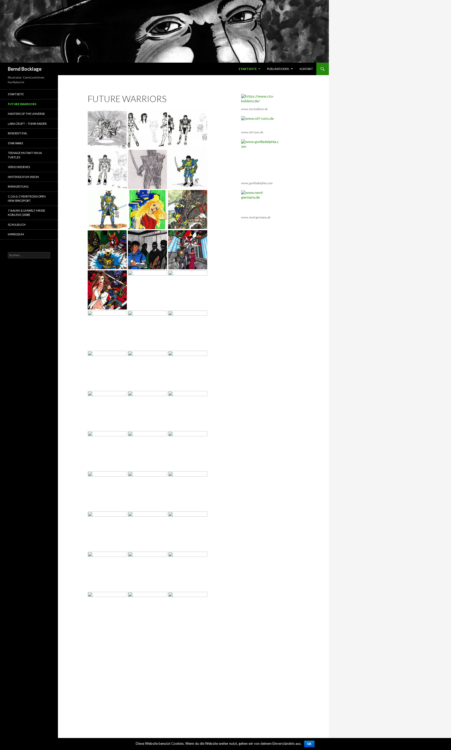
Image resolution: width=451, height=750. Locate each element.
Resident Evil (17, 133)
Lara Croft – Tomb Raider (27, 123)
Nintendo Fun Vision (23, 176)
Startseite (248, 68)
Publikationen (278, 68)
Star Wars (15, 143)
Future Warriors (22, 104)
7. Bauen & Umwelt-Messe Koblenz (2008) (26, 213)
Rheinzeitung (18, 186)
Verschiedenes (19, 167)
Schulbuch (17, 224)
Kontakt (306, 68)
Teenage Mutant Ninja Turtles (25, 155)
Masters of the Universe (26, 113)
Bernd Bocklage (24, 69)
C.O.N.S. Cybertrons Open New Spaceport (27, 199)
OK (309, 744)
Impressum (16, 234)
